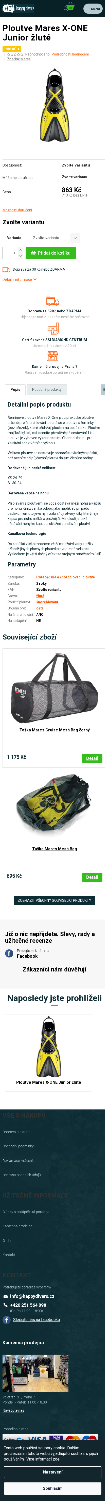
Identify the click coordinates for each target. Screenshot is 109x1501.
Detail (92, 758)
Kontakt (9, 1255)
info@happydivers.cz (32, 1296)
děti (39, 608)
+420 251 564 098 (28, 1305)
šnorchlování (47, 602)
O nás (7, 1241)
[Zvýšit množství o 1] (20, 250)
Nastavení (52, 1472)
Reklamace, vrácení (18, 1161)
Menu (95, 9)
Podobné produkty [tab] (47, 389)
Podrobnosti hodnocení (70, 54)
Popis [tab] (15, 389)
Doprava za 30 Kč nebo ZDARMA (39, 269)
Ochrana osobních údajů (22, 1175)
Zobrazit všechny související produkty (54, 900)
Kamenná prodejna (17, 1226)
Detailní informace (17, 279)
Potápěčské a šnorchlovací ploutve (65, 577)
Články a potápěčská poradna (26, 1212)
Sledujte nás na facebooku (36, 1319)
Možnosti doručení (17, 210)
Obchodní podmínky (18, 1146)
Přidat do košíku (54, 253)
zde (56, 1459)
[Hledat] (66, 9)
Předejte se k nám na (33, 954)
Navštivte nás (13, 1410)
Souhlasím (53, 1488)
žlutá (40, 596)
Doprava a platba (16, 1132)
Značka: (19, 59)
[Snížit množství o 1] (20, 256)
